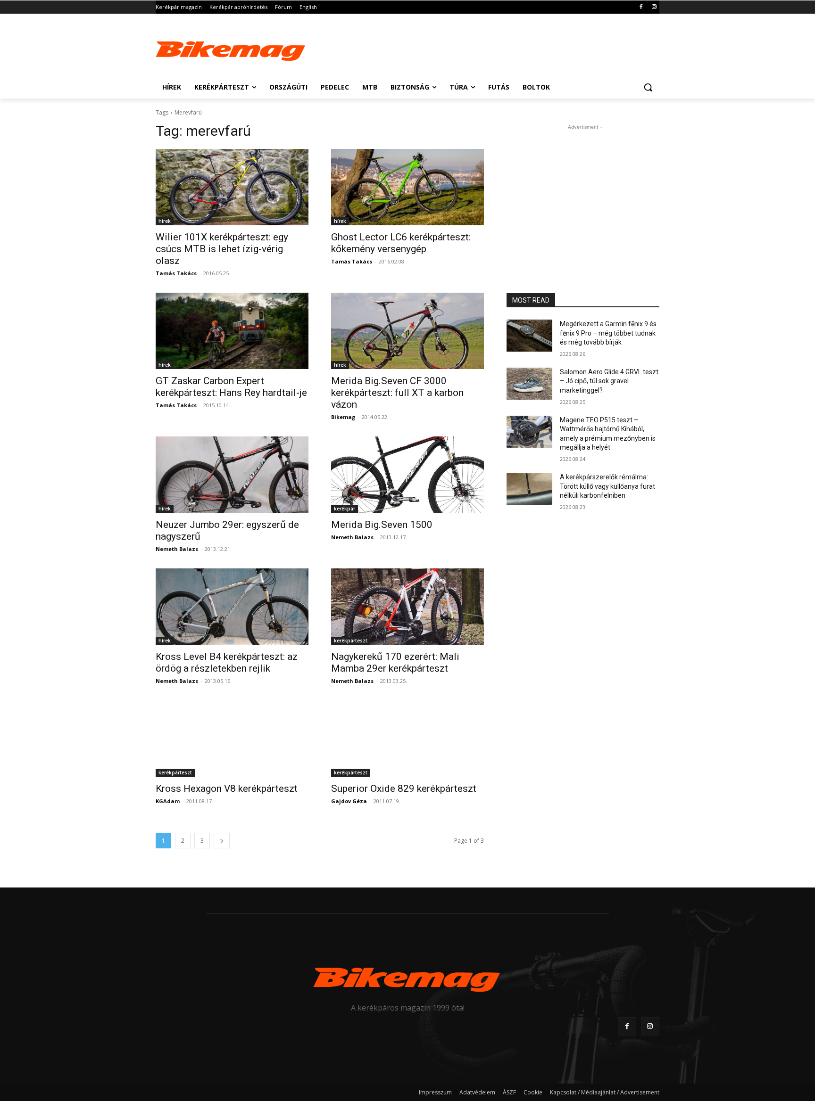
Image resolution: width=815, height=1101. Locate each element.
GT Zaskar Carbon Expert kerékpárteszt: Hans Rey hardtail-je (231, 386)
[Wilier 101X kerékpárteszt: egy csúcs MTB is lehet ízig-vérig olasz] (232, 187)
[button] (648, 87)
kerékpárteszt (350, 640)
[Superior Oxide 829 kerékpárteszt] (407, 738)
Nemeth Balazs (177, 548)
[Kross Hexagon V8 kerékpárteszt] (232, 738)
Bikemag (343, 416)
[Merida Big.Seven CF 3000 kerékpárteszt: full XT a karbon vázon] (407, 331)
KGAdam (168, 801)
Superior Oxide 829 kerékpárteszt (403, 788)
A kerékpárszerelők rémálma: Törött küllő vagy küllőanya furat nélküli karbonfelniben (607, 486)
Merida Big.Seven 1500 (381, 524)
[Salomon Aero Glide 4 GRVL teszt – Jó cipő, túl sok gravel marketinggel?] (529, 384)
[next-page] (222, 840)
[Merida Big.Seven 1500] (407, 474)
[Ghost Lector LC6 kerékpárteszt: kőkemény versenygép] (407, 187)
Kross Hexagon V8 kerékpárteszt (227, 788)
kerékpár (344, 508)
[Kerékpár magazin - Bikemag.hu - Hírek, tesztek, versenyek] (231, 49)
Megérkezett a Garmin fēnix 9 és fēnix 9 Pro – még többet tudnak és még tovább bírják (608, 333)
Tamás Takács (176, 273)
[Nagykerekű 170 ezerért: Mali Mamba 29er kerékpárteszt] (407, 606)
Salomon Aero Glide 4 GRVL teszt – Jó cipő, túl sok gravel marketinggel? (609, 381)
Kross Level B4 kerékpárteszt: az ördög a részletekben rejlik (227, 662)
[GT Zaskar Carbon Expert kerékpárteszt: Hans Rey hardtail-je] (232, 331)
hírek (164, 221)
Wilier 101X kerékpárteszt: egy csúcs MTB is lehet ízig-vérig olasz (222, 248)
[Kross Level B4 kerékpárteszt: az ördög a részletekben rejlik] (232, 606)
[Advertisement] (478, 48)
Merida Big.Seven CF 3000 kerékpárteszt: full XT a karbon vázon (397, 392)
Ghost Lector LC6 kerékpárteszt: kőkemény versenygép (401, 243)
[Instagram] (654, 7)
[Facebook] (640, 7)
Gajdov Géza (349, 801)
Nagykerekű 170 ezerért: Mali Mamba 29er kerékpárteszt (395, 662)
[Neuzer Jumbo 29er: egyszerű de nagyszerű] (232, 474)
